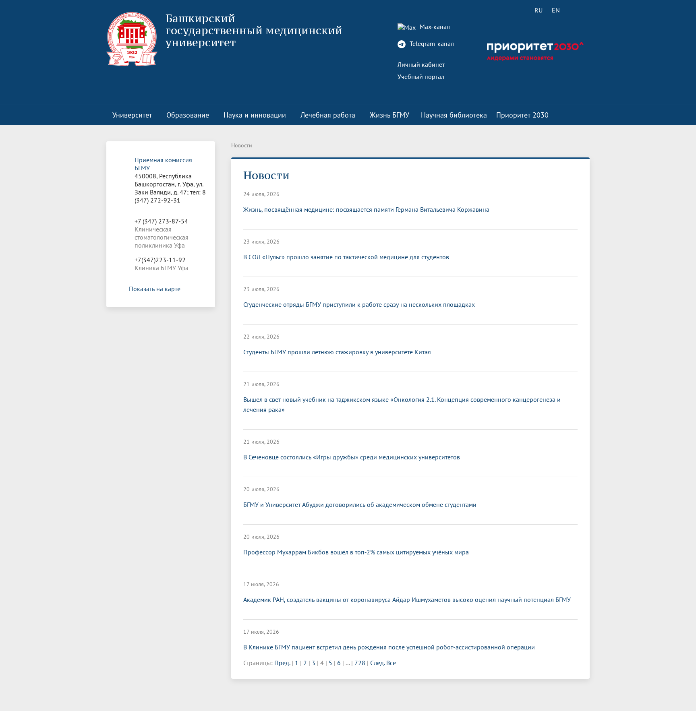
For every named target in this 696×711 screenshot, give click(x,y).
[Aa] (579, 10)
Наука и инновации (255, 115)
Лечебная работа (327, 115)
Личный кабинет (421, 64)
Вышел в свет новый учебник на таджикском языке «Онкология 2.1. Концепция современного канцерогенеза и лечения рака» (402, 404)
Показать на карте (154, 289)
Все (391, 663)
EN (556, 10)
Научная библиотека (454, 115)
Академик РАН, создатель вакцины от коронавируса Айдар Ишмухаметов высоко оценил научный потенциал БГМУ (407, 599)
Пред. (282, 663)
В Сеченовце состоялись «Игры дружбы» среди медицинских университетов (351, 457)
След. (377, 663)
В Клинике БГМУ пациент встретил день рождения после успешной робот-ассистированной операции (389, 647)
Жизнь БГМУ (389, 115)
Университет (132, 115)
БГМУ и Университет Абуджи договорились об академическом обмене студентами (359, 504)
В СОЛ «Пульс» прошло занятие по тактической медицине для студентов (346, 257)
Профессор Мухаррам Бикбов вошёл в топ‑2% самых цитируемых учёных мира (356, 552)
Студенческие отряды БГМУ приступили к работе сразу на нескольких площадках (359, 304)
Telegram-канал (431, 43)
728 (359, 663)
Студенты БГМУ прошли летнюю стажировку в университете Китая (337, 352)
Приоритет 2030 (522, 115)
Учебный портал (421, 76)
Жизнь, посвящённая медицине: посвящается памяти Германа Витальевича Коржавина (366, 209)
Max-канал (434, 27)
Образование (187, 115)
